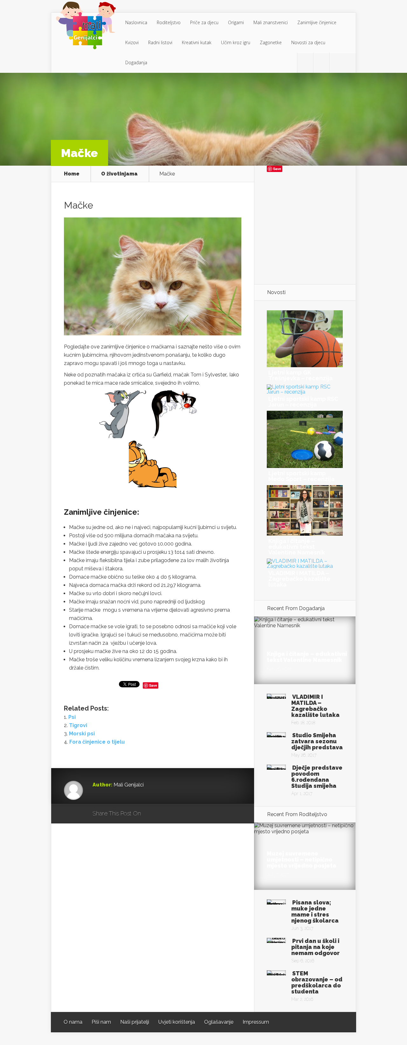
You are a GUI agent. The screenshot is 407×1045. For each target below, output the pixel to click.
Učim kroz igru (235, 42)
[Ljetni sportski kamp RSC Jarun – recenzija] (305, 392)
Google (152, 814)
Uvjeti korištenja (176, 1022)
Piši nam (101, 1022)
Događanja (136, 62)
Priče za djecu (204, 22)
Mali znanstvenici (270, 22)
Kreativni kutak (196, 42)
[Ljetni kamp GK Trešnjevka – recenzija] (305, 365)
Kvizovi (132, 42)
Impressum (256, 1022)
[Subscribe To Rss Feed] (338, 63)
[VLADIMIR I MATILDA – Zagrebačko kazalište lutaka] (305, 566)
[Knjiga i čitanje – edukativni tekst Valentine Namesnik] (305, 534)
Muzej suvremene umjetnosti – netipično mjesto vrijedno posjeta (301, 859)
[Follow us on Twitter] (305, 63)
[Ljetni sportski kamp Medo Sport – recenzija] (305, 466)
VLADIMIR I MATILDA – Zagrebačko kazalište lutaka (299, 579)
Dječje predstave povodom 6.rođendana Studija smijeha (316, 776)
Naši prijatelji (134, 1022)
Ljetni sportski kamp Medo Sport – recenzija (301, 476)
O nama (73, 1022)
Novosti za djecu (308, 42)
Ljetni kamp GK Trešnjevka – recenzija (300, 375)
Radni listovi (160, 42)
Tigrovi (78, 725)
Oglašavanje (218, 1022)
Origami (236, 22)
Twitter (176, 814)
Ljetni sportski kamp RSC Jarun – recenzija (303, 401)
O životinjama (119, 173)
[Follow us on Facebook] (321, 63)
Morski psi (82, 734)
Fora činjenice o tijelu (97, 742)
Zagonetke (271, 42)
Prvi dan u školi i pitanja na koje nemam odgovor (315, 947)
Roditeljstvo (169, 22)
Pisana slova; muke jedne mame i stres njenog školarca (315, 911)
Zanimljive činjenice (316, 22)
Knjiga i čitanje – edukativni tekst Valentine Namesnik (296, 547)
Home (71, 173)
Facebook (164, 814)
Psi (72, 717)
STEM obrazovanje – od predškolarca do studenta (316, 982)
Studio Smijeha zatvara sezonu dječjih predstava (317, 741)
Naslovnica (136, 22)
